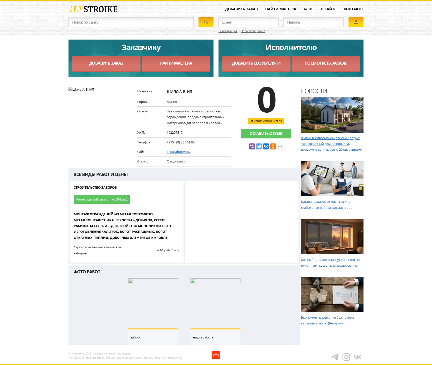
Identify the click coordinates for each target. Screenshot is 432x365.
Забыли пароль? (253, 31)
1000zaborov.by (178, 151)
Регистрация (228, 31)
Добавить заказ (241, 9)
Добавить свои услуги (256, 63)
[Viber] (252, 146)
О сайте (328, 9)
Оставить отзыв (266, 133)
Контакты (354, 9)
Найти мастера (280, 9)
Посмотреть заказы (325, 63)
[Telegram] (259, 146)
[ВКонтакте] (266, 146)
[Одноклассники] (273, 146)
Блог (308, 9)
